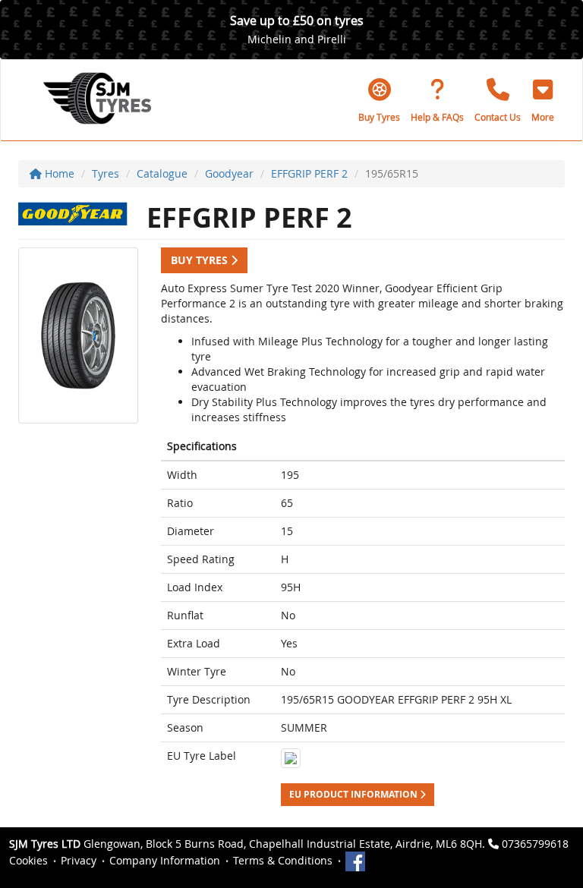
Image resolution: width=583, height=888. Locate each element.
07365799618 (535, 843)
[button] (542, 100)
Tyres (105, 173)
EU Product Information (354, 794)
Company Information (164, 860)
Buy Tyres (201, 260)
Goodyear (229, 173)
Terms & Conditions (282, 860)
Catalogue (162, 173)
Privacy (78, 860)
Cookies (28, 860)
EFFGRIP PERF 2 (309, 173)
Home (58, 173)
